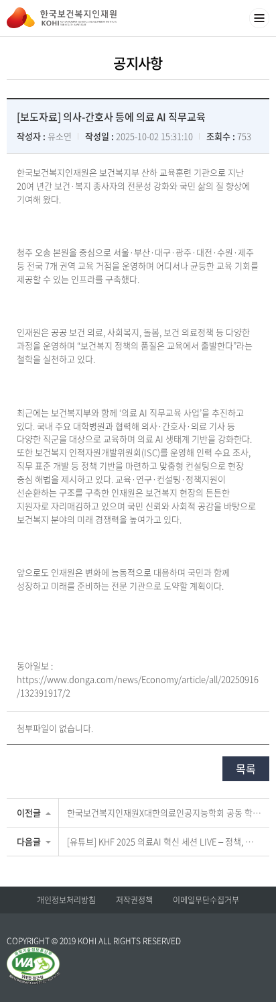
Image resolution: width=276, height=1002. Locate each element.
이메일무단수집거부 (206, 900)
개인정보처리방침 (66, 900)
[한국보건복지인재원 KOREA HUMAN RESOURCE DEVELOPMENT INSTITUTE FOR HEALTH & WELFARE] (62, 18)
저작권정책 (134, 900)
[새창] (33, 953)
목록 (246, 768)
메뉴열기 (259, 18)
